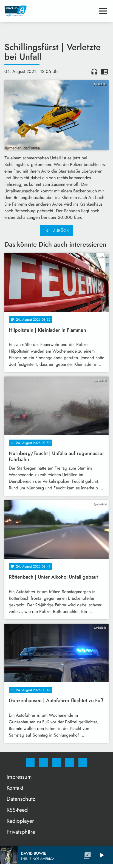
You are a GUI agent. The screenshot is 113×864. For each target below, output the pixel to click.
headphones (94, 71)
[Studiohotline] (69, 762)
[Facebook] (30, 762)
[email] (82, 762)
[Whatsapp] (56, 762)
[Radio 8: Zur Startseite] (49, 11)
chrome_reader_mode (104, 71)
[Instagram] (43, 762)
